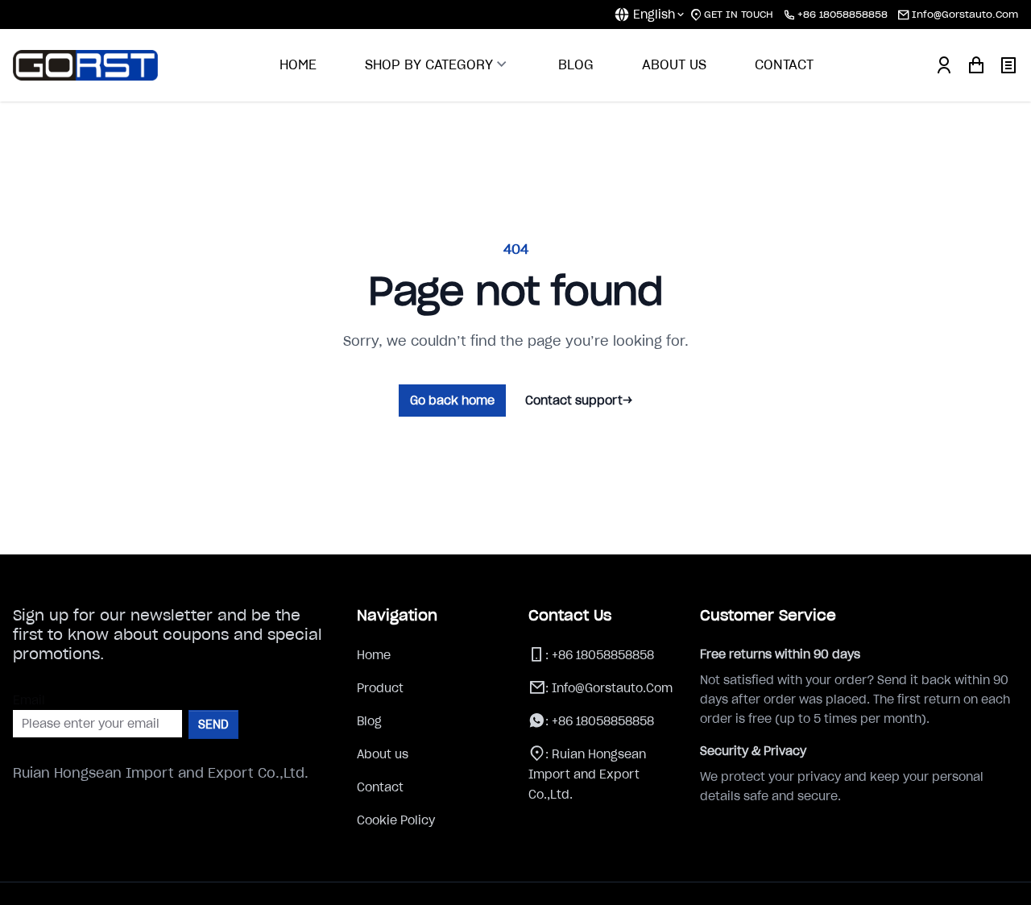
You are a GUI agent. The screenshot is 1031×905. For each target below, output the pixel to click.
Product (380, 688)
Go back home (452, 400)
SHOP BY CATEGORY (429, 64)
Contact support (578, 400)
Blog (369, 721)
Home (374, 655)
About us (382, 754)
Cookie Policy (396, 820)
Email (29, 700)
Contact (380, 787)
